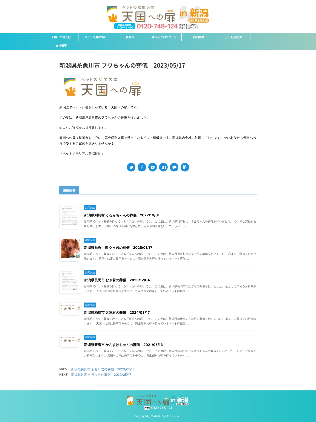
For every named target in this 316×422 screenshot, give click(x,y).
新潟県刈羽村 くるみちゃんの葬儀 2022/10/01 (122, 215)
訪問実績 (198, 37)
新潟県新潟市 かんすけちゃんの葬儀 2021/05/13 (123, 344)
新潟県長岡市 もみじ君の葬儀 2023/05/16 (103, 369)
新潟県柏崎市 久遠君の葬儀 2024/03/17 (117, 312)
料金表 (130, 37)
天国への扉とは (61, 37)
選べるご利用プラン (164, 37)
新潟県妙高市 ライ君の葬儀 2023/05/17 (101, 375)
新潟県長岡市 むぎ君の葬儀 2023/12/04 (117, 280)
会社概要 (61, 45)
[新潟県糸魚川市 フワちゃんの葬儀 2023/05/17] (163, 167)
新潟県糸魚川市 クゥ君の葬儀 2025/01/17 (118, 247)
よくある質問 (233, 37)
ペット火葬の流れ (95, 37)
